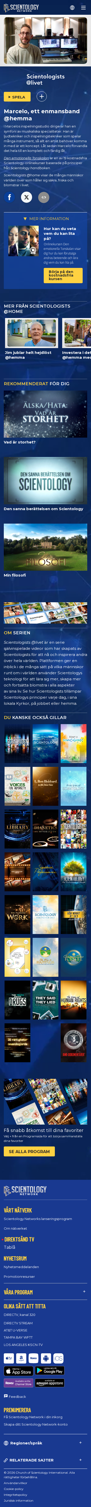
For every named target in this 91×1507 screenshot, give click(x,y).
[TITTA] (73, 786)
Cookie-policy (14, 1489)
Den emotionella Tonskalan (26, 158)
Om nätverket (15, 1228)
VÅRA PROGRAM (18, 1292)
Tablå (9, 1247)
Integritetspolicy (15, 1495)
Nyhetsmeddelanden (21, 1267)
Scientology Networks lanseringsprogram (38, 1219)
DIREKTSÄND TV (19, 1239)
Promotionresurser (19, 1276)
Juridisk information (18, 1500)
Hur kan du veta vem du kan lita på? (60, 233)
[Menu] (83, 7)
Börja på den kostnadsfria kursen (61, 275)
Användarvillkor (15, 1483)
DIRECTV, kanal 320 (19, 1315)
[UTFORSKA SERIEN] (17, 743)
